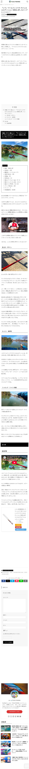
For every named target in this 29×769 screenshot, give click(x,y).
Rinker (20, 520)
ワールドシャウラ (5, 574)
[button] (3, 581)
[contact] (20, 716)
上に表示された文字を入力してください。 (12, 633)
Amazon (18, 524)
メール (5, 620)
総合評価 (9, 123)
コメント (5, 597)
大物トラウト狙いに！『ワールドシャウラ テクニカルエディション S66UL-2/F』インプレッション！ (15, 111)
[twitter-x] (11, 716)
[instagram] (13, 716)
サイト (4, 625)
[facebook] (9, 716)
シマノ (11, 572)
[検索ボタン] (27, 1)
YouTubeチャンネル (14, 711)
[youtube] (18, 716)
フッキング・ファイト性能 (13, 119)
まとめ (6, 121)
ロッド (26, 572)
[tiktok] (16, 716)
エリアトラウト (6, 572)
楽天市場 (18, 527)
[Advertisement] (14, 85)
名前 (4, 615)
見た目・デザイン (11, 115)
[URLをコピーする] (25, 581)
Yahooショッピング (20, 530)
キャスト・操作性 (11, 117)
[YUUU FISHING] (14, 1)
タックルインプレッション (11, 14)
